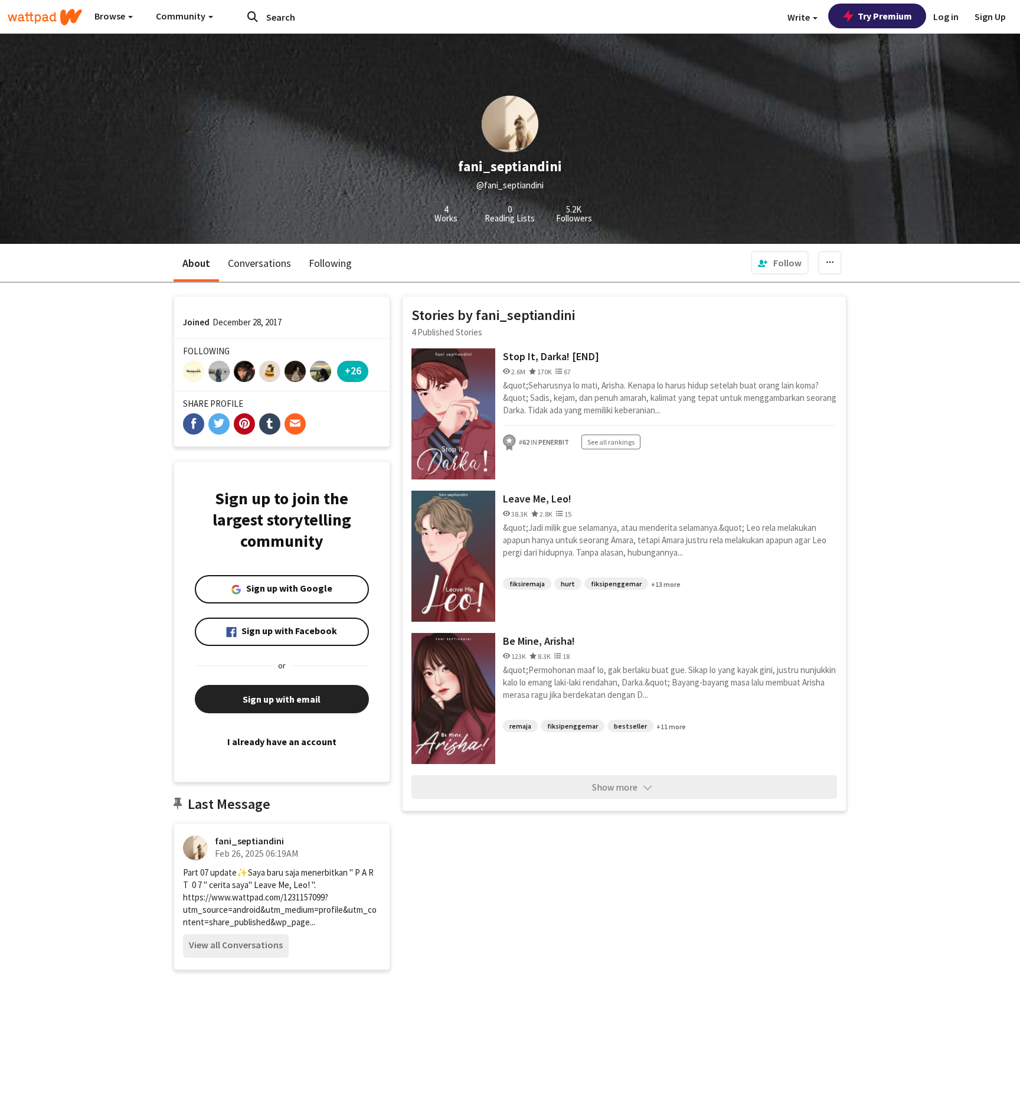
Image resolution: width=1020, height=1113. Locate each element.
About (196, 263)
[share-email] (295, 424)
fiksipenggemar (616, 583)
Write (799, 17)
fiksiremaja (527, 583)
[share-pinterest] (244, 424)
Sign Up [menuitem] (990, 16)
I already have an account (281, 742)
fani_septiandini (249, 840)
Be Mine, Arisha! (539, 641)
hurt (568, 583)
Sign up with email (282, 699)
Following (330, 263)
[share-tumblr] (269, 424)
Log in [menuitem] (946, 16)
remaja (520, 726)
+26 (353, 370)
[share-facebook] (193, 424)
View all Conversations (236, 945)
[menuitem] (780, 263)
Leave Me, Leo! (537, 498)
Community (181, 16)
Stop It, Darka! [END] (551, 356)
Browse (110, 16)
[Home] (45, 17)
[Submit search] (252, 16)
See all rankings (611, 442)
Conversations (259, 263)
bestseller (630, 726)
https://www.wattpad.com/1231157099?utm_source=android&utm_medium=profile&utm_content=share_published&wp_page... (280, 910)
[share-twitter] (219, 424)
